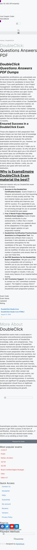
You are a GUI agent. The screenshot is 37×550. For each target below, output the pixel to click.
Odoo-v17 (4, 478)
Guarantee (6, 500)
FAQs (4, 495)
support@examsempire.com (10, 530)
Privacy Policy (7, 517)
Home (2, 40)
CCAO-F (4, 450)
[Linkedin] (16, 526)
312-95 (3, 466)
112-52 (3, 462)
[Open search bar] (18, 30)
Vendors (5, 513)
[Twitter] (7, 526)
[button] (18, 33)
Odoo (3, 474)
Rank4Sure (20, 544)
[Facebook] (2, 526)
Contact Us (6, 486)
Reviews (5, 508)
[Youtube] (11, 526)
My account (6, 504)
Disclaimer (6, 491)
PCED (3, 454)
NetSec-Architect (7, 458)
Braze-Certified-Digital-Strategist (12, 470)
